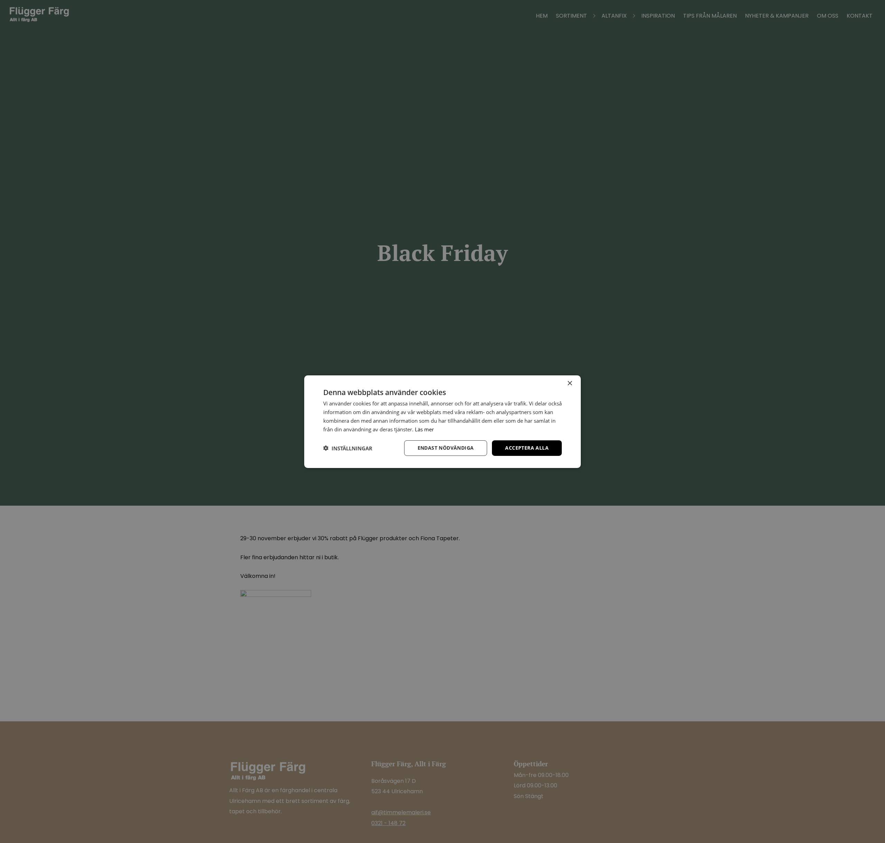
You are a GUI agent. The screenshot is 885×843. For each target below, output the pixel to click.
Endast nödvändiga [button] (446, 447)
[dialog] (442, 421)
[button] (347, 448)
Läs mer (424, 428)
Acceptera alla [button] (527, 447)
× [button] (569, 383)
